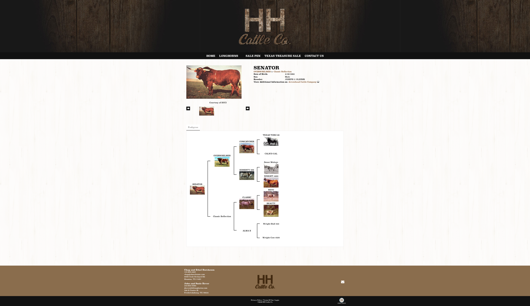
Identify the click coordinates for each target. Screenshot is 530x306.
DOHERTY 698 (246, 170)
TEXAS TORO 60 (271, 135)
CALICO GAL (271, 154)
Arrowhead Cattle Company (302, 82)
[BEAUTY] (271, 210)
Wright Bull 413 (271, 224)
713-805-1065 (190, 272)
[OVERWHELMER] (222, 162)
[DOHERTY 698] (246, 175)
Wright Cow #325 (271, 237)
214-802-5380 (190, 286)
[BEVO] (271, 196)
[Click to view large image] (214, 82)
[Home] (265, 281)
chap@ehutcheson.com (194, 274)
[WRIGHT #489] (271, 182)
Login (277, 300)
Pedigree (193, 127)
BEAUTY (271, 203)
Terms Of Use (268, 300)
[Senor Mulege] (271, 168)
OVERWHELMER (262, 71)
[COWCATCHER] (246, 148)
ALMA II (247, 231)
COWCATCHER (246, 141)
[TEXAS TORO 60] (271, 141)
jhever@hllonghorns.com (195, 288)
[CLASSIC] (246, 203)
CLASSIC (246, 197)
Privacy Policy (256, 300)
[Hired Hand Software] (342, 302)
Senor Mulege (271, 162)
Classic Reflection (283, 71)
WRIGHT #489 (271, 176)
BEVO (271, 190)
